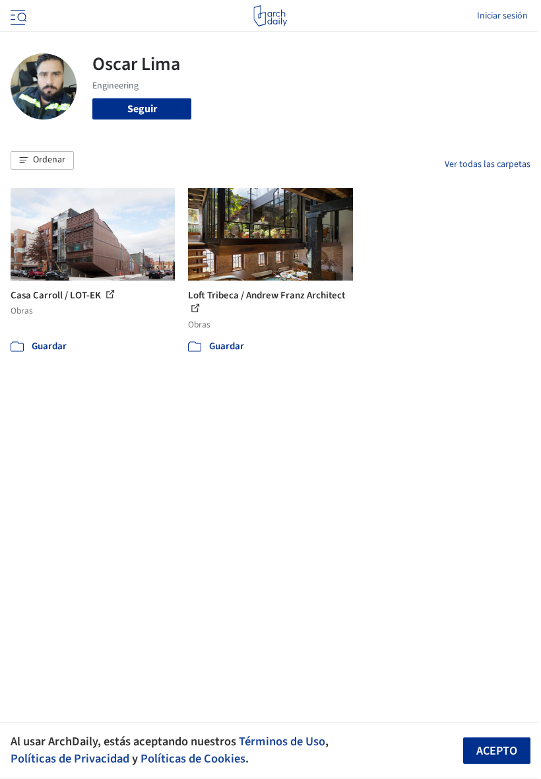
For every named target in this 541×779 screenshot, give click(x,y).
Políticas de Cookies (193, 758)
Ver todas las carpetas (487, 164)
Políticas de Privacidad (70, 758)
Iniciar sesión (502, 15)
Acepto (496, 751)
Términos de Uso (282, 741)
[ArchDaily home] (270, 15)
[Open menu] (17, 16)
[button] (42, 160)
